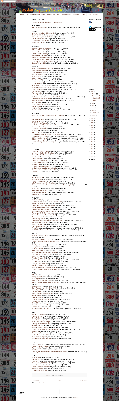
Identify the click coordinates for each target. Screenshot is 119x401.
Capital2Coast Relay (38, 82)
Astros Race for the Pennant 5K (41, 338)
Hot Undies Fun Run (38, 39)
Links (89, 14)
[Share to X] (59, 375)
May (93, 108)
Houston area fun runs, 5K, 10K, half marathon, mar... (96, 98)
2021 (92, 127)
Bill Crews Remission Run (39, 190)
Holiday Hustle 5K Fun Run (40, 162)
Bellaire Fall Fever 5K (38, 63)
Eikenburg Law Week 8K (39, 265)
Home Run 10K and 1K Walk (40, 151)
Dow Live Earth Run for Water (41, 299)
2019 (92, 132)
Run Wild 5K (35, 359)
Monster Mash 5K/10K (38, 100)
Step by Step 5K (36, 307)
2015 (92, 141)
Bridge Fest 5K (36, 200)
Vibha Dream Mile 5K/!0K (39, 70)
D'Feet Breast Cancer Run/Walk (41, 99)
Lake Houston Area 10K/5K (40, 40)
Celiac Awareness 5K (38, 72)
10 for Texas (35, 76)
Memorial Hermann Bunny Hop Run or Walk (45, 260)
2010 (92, 153)
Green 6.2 (35, 303)
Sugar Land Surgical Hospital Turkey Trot (44, 142)
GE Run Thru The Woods (39, 138)
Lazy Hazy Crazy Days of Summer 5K (43, 33)
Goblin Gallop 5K (37, 91)
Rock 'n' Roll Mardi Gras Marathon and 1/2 (44, 230)
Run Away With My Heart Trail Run (42, 213)
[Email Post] (53, 375)
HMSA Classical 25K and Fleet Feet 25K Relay (45, 125)
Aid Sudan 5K (36, 301)
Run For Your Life (37, 93)
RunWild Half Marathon (39, 226)
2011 (92, 151)
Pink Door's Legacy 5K (38, 258)
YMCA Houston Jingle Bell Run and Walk (44, 168)
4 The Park (35, 275)
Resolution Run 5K (37, 177)
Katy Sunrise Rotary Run (39, 337)
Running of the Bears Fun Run (41, 324)
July (93, 103)
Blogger (76, 397)
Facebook (76, 14)
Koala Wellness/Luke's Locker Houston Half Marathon (48, 97)
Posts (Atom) (42, 383)
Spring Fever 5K (37, 247)
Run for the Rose (37, 292)
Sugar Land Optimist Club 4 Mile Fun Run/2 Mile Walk (48, 115)
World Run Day (36, 121)
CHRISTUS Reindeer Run (39, 160)
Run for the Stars (37, 127)
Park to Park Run (37, 84)
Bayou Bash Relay (37, 320)
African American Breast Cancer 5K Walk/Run (45, 282)
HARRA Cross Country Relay (40, 59)
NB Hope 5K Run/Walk (39, 42)
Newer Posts (35, 380)
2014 (92, 144)
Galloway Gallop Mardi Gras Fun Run (43, 209)
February (94, 112)
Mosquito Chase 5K (38, 368)
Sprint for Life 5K (37, 318)
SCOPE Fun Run (36, 262)
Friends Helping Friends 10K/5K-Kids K (43, 37)
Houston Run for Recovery (40, 54)
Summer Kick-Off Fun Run (40, 327)
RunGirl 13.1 (35, 172)
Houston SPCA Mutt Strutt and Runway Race (45, 241)
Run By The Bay (37, 348)
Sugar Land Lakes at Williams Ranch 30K (44, 170)
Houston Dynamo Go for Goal (41, 367)
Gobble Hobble (36, 106)
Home (59, 380)
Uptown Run (36, 95)
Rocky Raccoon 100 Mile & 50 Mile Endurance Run (47, 202)
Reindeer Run (36, 164)
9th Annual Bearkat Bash (39, 50)
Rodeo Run (35, 228)
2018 (92, 134)
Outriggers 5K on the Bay (39, 370)
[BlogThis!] (57, 375)
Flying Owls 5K (36, 295)
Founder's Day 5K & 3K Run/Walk (42, 363)
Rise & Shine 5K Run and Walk (41, 305)
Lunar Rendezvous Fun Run (40, 365)
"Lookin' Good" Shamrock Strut (41, 254)
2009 (92, 156)
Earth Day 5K (36, 278)
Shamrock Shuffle (37, 248)
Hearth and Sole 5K (38, 159)
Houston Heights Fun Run (40, 346)
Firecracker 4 (36, 357)
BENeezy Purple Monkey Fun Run (42, 48)
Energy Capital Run (38, 89)
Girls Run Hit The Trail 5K (39, 110)
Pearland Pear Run (37, 325)
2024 (92, 120)
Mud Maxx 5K (36, 350)
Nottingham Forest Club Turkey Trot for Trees (46, 134)
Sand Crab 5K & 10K (38, 35)
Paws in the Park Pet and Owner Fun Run (44, 267)
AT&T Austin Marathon (39, 217)
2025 (92, 118)
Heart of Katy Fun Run (38, 218)
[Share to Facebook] (61, 375)
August (94, 93)
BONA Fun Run (36, 256)
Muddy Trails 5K (37, 277)
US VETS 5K (35, 331)
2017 (92, 137)
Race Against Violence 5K (39, 245)
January (94, 115)
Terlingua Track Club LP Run (40, 308)
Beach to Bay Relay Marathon (41, 333)
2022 (92, 125)
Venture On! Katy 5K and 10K (40, 335)
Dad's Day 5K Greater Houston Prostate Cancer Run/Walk (49, 352)
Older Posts (83, 380)
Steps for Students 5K (38, 224)
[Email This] (56, 375)
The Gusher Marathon (39, 314)
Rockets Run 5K (36, 194)
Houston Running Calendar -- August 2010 (47, 22)
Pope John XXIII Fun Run (39, 264)
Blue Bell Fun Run (37, 297)
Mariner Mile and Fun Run (40, 222)
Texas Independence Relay (40, 235)
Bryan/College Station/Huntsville (36, 14)
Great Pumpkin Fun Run (39, 104)
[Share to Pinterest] (62, 375)
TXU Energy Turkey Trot (39, 140)
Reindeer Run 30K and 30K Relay (41, 166)
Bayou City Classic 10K (38, 250)
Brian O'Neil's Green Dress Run (41, 85)
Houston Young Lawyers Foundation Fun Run (45, 329)
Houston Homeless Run (39, 181)
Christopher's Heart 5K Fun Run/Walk (43, 205)
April (93, 110)
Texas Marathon (37, 179)
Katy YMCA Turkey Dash (39, 136)
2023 (92, 123)
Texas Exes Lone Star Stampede (41, 322)
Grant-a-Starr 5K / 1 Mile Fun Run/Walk (44, 215)
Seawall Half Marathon (39, 129)
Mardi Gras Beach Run (38, 204)
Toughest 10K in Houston (39, 55)
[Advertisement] (24, 45)
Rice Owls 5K (36, 157)
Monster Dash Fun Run (39, 74)
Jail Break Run (36, 108)
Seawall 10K (35, 130)
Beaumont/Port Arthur (53, 14)
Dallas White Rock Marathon (40, 155)
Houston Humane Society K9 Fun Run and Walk (46, 269)
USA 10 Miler (36, 78)
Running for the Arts (38, 316)
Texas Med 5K (36, 189)
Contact (95, 14)
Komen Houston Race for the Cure (42, 69)
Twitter (83, 14)
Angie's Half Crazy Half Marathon (42, 294)
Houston (22, 14)
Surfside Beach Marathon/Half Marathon (44, 211)
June (93, 105)
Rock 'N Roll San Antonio (39, 123)
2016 (92, 139)
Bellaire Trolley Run (38, 286)
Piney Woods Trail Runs (39, 192)
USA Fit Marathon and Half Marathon (43, 183)
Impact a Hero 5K (37, 344)
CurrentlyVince (41, 375)
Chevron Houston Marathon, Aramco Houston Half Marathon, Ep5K (52, 185)
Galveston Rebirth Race (39, 52)
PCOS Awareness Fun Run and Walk (42, 61)
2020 (92, 130)
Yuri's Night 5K (36, 290)
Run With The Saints (38, 119)
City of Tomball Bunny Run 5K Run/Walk (44, 288)
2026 (92, 91)
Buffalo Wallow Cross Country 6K (42, 207)
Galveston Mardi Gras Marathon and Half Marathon (47, 220)
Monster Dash (36, 102)
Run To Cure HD (37, 80)
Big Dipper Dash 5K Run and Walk (42, 57)
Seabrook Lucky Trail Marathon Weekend (44, 252)
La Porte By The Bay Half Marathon (43, 153)
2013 (92, 146)
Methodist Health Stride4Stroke (41, 239)
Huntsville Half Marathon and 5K (42, 87)
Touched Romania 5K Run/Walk (41, 280)
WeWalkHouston (66, 14)
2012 (92, 149)
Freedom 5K (35, 361)
